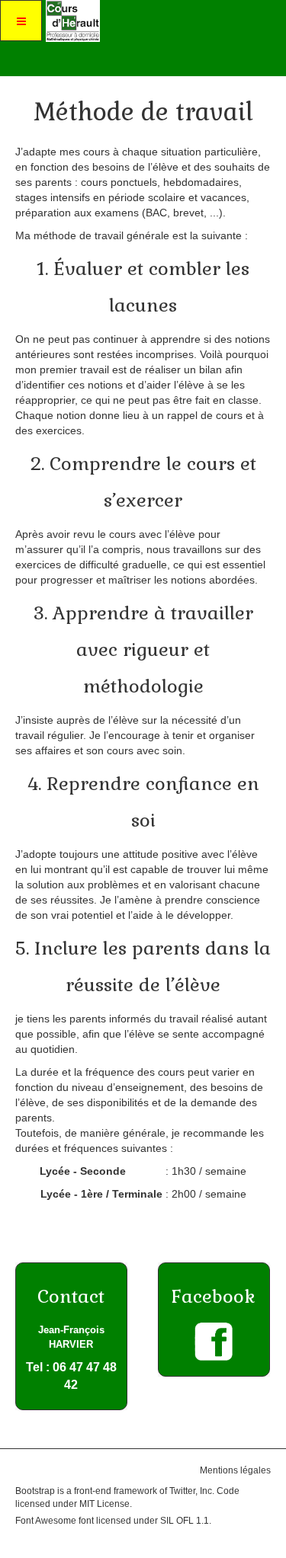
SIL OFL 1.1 (184, 1520)
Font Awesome (45, 1520)
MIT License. (105, 1504)
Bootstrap (35, 1491)
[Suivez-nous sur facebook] (214, 1342)
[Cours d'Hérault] (71, 21)
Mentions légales (235, 1470)
